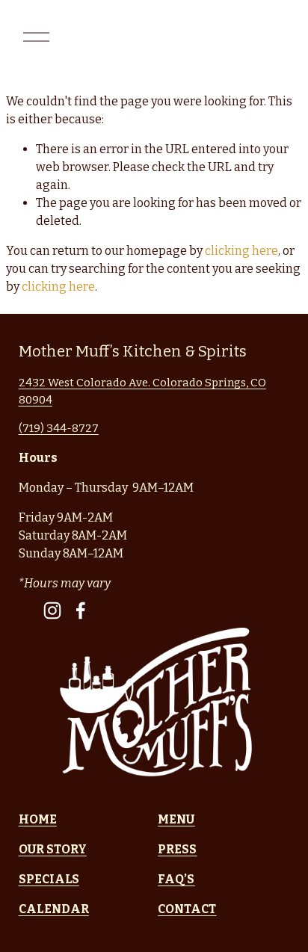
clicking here (241, 251)
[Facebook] (81, 610)
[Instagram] (52, 610)
